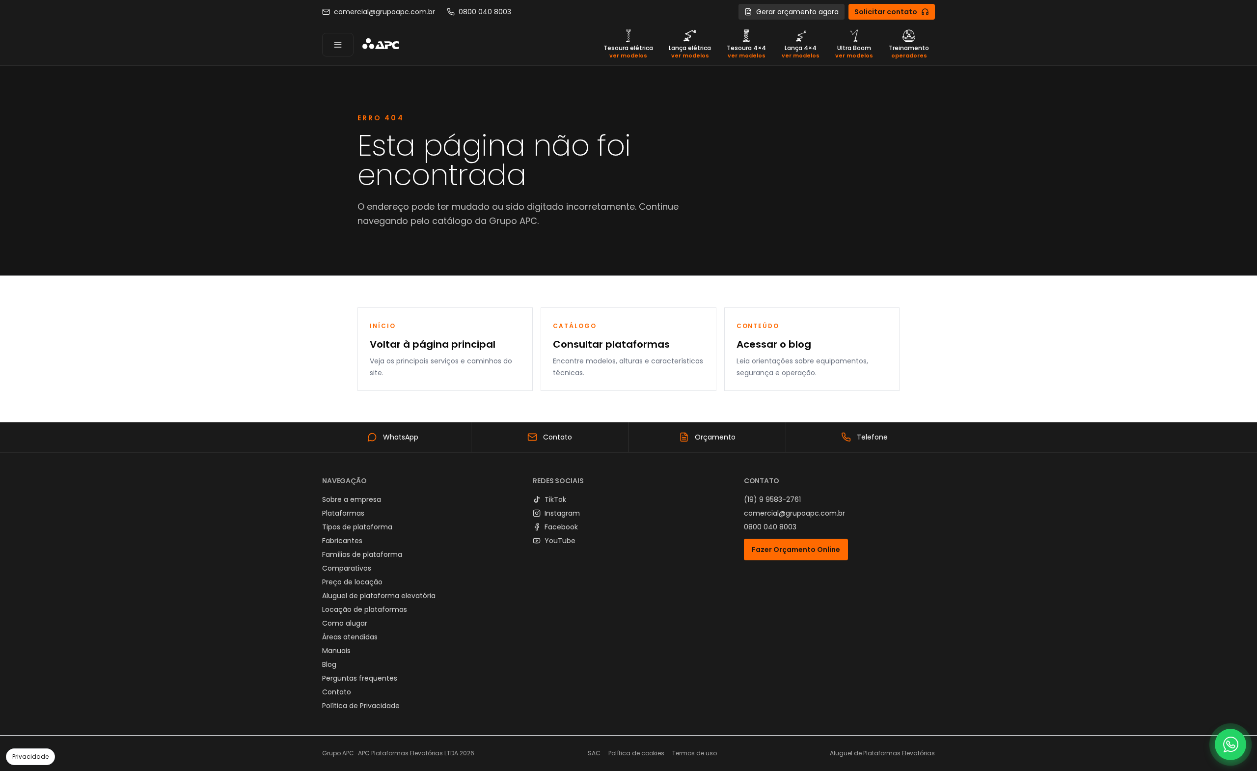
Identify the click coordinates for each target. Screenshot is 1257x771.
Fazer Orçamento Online (796, 549)
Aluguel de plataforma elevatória (379, 596)
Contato (336, 692)
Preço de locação (352, 582)
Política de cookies (636, 753)
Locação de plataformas (364, 609)
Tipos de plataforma (357, 527)
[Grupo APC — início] (380, 44)
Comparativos (346, 568)
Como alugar (344, 623)
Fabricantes (342, 541)
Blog (329, 664)
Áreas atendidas (350, 637)
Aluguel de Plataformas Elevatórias (882, 753)
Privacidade (30, 756)
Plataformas (343, 513)
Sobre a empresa (351, 499)
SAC (594, 753)
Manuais (336, 651)
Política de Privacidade (361, 706)
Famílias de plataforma (362, 554)
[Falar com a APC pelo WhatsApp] (1230, 744)
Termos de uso (694, 753)
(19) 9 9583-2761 (772, 499)
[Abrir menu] (338, 44)
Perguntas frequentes (359, 678)
